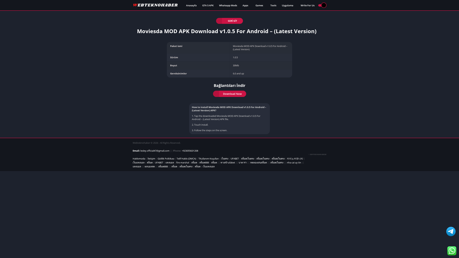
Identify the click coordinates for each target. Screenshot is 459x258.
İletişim (151, 158)
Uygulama (287, 5)
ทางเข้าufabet (228, 162)
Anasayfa (191, 5)
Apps (245, 5)
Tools (273, 5)
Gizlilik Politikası (166, 158)
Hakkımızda (139, 158)
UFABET (235, 158)
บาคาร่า (243, 162)
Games (259, 5)
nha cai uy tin (294, 162)
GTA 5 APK (208, 5)
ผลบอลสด (150, 166)
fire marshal (182, 162)
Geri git (232, 20)
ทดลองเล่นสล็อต (258, 162)
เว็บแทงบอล (139, 162)
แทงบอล (169, 162)
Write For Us (307, 5)
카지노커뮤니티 (295, 158)
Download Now (232, 93)
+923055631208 (190, 150)
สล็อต (150, 162)
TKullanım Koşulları (208, 158)
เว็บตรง (224, 158)
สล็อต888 (204, 162)
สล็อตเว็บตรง (247, 158)
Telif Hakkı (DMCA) (186, 158)
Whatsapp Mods (228, 5)
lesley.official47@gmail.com (154, 150)
